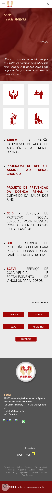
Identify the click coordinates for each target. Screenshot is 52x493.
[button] (3, 4)
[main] (26, 18)
